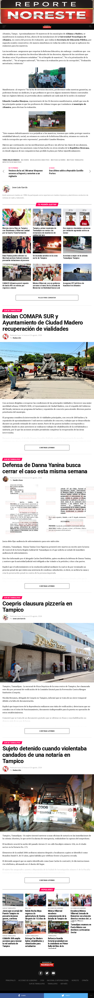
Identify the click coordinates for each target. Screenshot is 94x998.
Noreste (75, 980)
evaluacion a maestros (40, 160)
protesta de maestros (12, 162)
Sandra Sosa (18, 480)
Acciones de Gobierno (27, 980)
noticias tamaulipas (75, 160)
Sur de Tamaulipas (37, 983)
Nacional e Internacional (58, 980)
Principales (11, 980)
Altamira (25, 160)
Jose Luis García (19, 187)
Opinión (85, 980)
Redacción (17, 337)
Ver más (63, 983)
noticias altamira (58, 160)
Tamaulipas (53, 983)
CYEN (42, 980)
